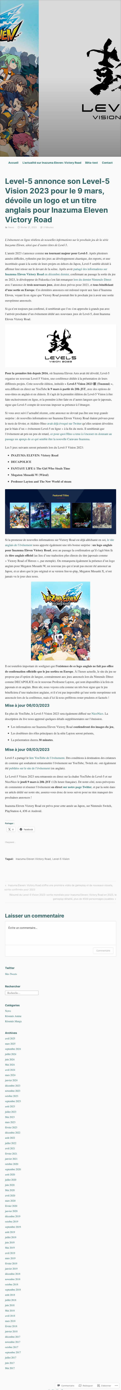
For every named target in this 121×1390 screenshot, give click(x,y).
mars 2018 (10, 1321)
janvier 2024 (11, 1080)
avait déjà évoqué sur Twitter (64, 423)
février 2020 (11, 1205)
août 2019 (10, 1232)
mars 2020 (10, 1200)
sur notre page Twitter (77, 787)
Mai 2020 (10, 1190)
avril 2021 (10, 1148)
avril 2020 (10, 1195)
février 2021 (11, 1153)
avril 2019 (10, 1253)
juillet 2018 (10, 1300)
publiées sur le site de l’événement (29, 768)
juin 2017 (9, 1362)
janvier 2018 (11, 1331)
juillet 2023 (10, 1111)
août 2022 (10, 1137)
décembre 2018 (12, 1273)
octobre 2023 (11, 1096)
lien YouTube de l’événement (46, 758)
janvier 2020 (11, 1211)
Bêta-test (91, 162)
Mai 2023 (10, 1117)
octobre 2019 (11, 1221)
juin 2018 (9, 1305)
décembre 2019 (12, 1216)
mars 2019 (10, 1258)
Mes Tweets (11, 974)
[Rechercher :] (21, 992)
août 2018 (10, 1294)
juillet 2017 (10, 1357)
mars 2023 (10, 1122)
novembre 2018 (12, 1279)
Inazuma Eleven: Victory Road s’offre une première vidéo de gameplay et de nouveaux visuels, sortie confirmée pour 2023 (58, 887)
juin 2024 (9, 1059)
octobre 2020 (11, 1164)
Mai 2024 (10, 1064)
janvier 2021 (11, 1158)
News (11, 227)
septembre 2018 (13, 1289)
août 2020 (10, 1174)
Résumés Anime (13, 1016)
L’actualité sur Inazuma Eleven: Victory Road (52, 162)
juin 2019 (9, 1242)
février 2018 (11, 1326)
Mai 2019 (10, 1247)
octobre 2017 (11, 1347)
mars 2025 (10, 1043)
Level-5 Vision (60, 858)
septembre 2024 (13, 1048)
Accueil (13, 162)
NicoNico (97, 713)
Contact (107, 162)
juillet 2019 (10, 1237)
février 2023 (11, 1127)
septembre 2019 (13, 1226)
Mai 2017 (10, 1368)
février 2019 (11, 1263)
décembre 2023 (12, 1085)
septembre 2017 (13, 1352)
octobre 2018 (11, 1284)
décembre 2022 (12, 1132)
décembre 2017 (12, 1336)
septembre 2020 (13, 1169)
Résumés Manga (13, 1021)
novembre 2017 (12, 1341)
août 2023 (10, 1106)
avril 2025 (10, 1038)
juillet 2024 (10, 1054)
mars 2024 (10, 1075)
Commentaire (103, 950)
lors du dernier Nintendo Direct (92, 279)
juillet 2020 (10, 1179)
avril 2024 (10, 1069)
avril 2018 (10, 1315)
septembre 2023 (13, 1101)
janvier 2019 (11, 1268)
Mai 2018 (10, 1310)
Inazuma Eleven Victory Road (33, 858)
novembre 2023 (12, 1090)
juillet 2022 (10, 1143)
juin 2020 (9, 1184)
